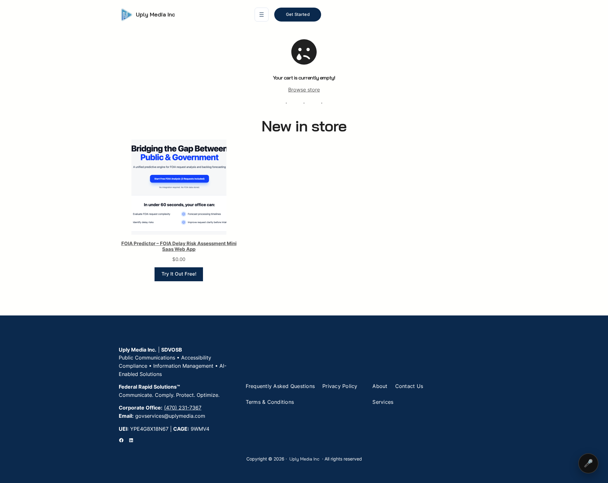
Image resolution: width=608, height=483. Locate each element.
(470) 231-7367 (182, 407)
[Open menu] (262, 15)
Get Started (298, 14)
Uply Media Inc (155, 14)
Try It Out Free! (179, 274)
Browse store (304, 89)
